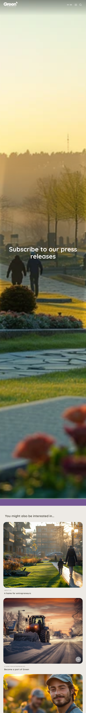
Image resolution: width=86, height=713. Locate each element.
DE (71, 5)
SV (68, 5)
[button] (76, 5)
